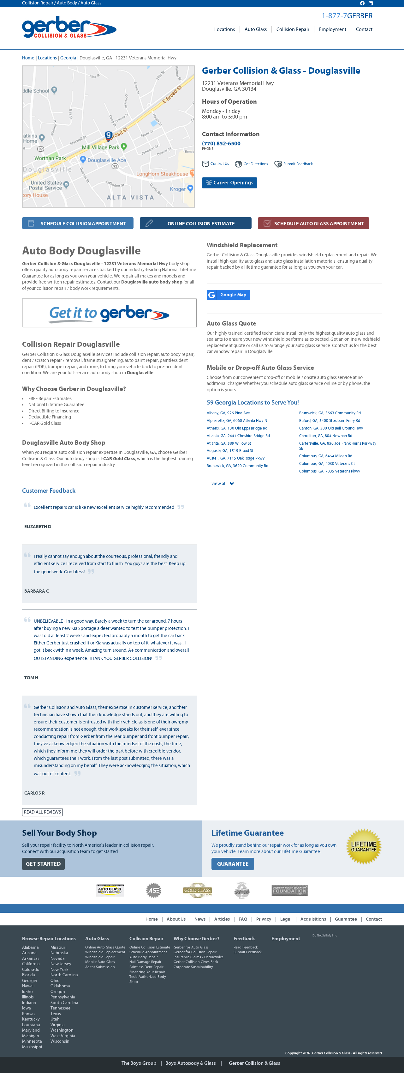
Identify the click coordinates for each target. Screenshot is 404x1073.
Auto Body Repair (143, 957)
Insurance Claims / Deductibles (198, 957)
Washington (62, 1030)
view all (219, 483)
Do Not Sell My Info (324, 935)
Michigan (30, 1036)
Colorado (30, 969)
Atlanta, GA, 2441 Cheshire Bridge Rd (238, 436)
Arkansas (30, 958)
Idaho (27, 992)
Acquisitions (313, 919)
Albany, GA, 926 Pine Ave (228, 413)
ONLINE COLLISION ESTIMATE (201, 224)
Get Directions (256, 164)
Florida (28, 975)
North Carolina (64, 975)
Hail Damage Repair (145, 962)
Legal (286, 919)
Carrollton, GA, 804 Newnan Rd (325, 436)
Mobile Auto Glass (100, 962)
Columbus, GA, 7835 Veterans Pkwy (329, 471)
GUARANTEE (233, 864)
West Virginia (62, 1036)
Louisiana (31, 1025)
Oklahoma (60, 986)
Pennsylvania (62, 997)
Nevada (57, 958)
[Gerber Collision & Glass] (69, 27)
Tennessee (60, 1008)
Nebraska (59, 953)
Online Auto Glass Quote (105, 947)
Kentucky (31, 1019)
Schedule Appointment (148, 952)
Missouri (58, 947)
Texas (55, 1014)
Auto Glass (256, 29)
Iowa (26, 1008)
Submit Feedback (248, 952)
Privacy (263, 919)
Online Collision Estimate (149, 947)
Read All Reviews (42, 812)
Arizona (29, 953)
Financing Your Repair (147, 972)
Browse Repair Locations (49, 939)
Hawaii (28, 986)
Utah (55, 1019)
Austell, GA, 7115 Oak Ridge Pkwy (235, 458)
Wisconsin (59, 1041)
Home (28, 58)
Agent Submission (100, 967)
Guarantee (346, 919)
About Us (176, 919)
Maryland (31, 1030)
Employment (332, 29)
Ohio (55, 981)
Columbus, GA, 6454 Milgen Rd (325, 456)
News (199, 919)
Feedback (298, 164)
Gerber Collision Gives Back (196, 962)
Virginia (57, 1025)
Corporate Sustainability (193, 967)
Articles (222, 919)
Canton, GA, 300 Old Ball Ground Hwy (331, 428)
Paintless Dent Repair (146, 967)
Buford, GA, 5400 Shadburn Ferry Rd (329, 421)
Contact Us (220, 164)
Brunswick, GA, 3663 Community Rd (330, 413)
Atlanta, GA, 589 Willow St (229, 444)
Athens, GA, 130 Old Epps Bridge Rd (237, 428)
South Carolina (64, 1003)
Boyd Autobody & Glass (190, 1063)
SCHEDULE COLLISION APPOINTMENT (83, 224)
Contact (364, 29)
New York (59, 969)
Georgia (68, 58)
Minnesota (32, 1041)
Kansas (28, 1014)
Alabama (30, 947)
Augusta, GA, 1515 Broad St (230, 451)
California (31, 964)
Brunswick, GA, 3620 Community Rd (237, 466)
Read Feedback (246, 947)
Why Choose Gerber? (196, 939)
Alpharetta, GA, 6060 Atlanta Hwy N (237, 421)
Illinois (28, 997)
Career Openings (232, 182)
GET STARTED (43, 864)
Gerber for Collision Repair (195, 952)
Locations (224, 29)
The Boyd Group (139, 1063)
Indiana (29, 1003)
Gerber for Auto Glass (191, 947)
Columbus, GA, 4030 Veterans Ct (327, 464)
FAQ (243, 919)
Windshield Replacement (105, 952)
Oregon (57, 992)
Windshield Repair (100, 957)
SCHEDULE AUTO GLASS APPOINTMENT (319, 224)
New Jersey (60, 964)
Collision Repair (292, 29)
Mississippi (32, 1047)
